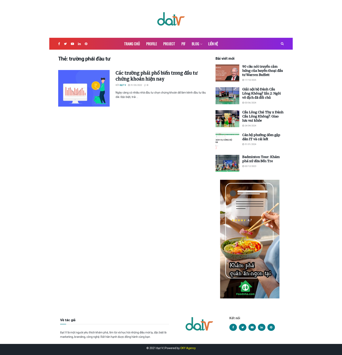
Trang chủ (132, 43)
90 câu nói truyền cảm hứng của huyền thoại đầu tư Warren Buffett (262, 70)
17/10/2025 (250, 80)
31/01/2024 (250, 144)
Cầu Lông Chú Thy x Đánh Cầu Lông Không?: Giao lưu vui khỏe (262, 116)
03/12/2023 (250, 166)
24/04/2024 (250, 125)
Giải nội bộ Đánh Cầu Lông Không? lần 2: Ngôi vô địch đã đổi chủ (261, 93)
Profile (151, 43)
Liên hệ (213, 43)
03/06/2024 (250, 102)
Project (169, 43)
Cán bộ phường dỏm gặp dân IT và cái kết (261, 137)
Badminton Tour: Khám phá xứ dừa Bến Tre (261, 159)
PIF (183, 43)
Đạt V (123, 85)
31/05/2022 (136, 85)
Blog (195, 43)
